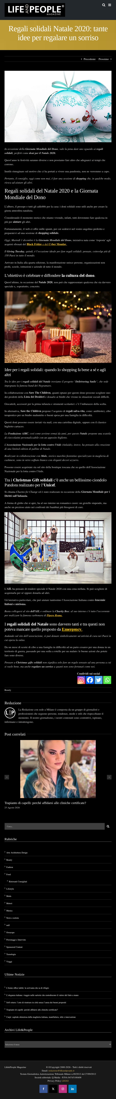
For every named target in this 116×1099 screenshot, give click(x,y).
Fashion (9, 867)
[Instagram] (81, 680)
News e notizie (12, 917)
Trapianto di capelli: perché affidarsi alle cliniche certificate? (45, 803)
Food (8, 874)
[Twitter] (99, 680)
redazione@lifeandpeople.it (61, 1070)
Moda (8, 896)
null (8, 925)
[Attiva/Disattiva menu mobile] (109, 5)
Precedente (90, 59)
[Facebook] (90, 680)
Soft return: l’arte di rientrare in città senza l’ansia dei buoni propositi (36, 1002)
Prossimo (104, 59)
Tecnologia (11, 954)
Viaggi (9, 961)
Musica (9, 910)
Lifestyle (10, 888)
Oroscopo (10, 932)
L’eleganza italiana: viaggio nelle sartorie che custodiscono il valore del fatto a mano (42, 995)
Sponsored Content (14, 947)
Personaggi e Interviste (16, 939)
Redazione (13, 703)
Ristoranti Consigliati (18, 881)
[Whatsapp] (107, 680)
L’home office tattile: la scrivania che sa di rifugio (27, 987)
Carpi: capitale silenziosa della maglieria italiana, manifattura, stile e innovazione (41, 1017)
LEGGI (65, 1080)
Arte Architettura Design (16, 852)
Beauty (8, 689)
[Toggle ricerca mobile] (103, 5)
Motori (9, 903)
